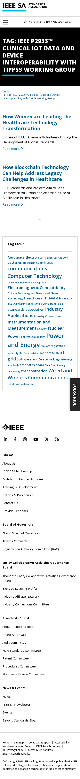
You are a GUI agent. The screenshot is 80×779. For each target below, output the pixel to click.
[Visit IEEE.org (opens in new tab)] (13, 427)
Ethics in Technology (19, 293)
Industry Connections (47, 316)
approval (52, 257)
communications (27, 268)
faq (33, 293)
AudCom (63, 257)
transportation (34, 370)
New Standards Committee (21, 650)
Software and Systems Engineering (44, 359)
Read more (11, 148)
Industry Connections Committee (25, 604)
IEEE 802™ (67, 298)
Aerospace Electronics (25, 257)
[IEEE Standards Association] (24, 7)
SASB (42, 353)
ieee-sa (54, 298)
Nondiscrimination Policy (17, 746)
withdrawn (27, 384)
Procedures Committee (19, 666)
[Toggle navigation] (5, 22)
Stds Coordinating (55, 365)
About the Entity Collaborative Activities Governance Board (39, 578)
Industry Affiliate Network (20, 596)
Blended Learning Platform (21, 588)
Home (5, 91)
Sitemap (19, 742)
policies (41, 337)
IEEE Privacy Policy (12, 750)
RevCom (24, 353)
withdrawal (14, 383)
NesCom (42, 328)
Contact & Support (39, 742)
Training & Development (19, 487)
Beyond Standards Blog (19, 720)
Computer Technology (35, 275)
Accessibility (62, 742)
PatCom (31, 336)
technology (14, 371)
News (6, 696)
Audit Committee (14, 642)
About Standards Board (18, 627)
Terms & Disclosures (40, 750)
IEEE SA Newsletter (16, 704)
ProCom (45, 346)
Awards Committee (16, 541)
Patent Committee (15, 658)
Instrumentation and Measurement (29, 325)
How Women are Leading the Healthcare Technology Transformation (36, 122)
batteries (15, 262)
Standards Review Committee (23, 674)
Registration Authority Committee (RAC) (30, 549)
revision (34, 353)
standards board (32, 365)
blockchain (29, 263)
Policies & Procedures (18, 495)
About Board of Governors (21, 533)
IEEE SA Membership (17, 471)
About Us (9, 463)
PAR (23, 336)
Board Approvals (14, 635)
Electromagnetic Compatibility (37, 287)
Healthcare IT (35, 298)
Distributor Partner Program (22, 479)
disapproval (39, 282)
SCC (49, 353)
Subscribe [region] (75, 394)
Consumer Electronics (20, 282)
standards (13, 365)
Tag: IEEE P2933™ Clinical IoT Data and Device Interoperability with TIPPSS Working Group (32, 96)
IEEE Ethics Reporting (48, 746)
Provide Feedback (15, 511)
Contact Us (10, 503)
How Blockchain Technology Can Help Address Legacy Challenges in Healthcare (35, 173)
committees (44, 263)
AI (45, 257)
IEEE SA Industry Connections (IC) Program (32, 303)
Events (7, 712)
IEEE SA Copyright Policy (16, 753)
